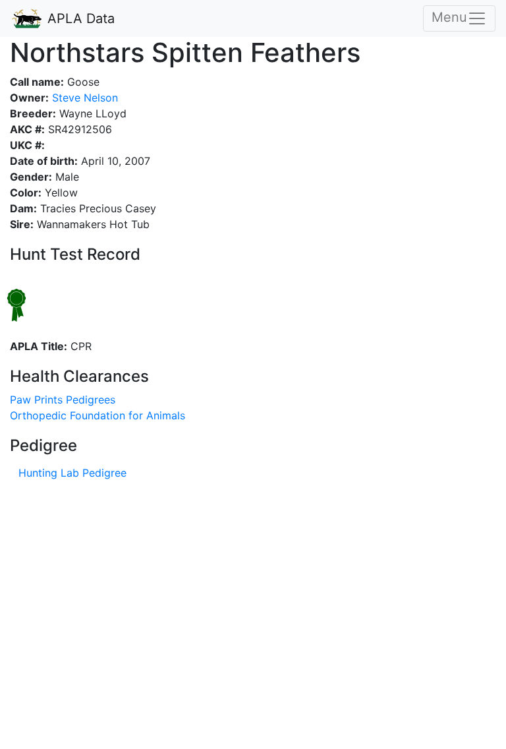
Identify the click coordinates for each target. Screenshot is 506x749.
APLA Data (79, 18)
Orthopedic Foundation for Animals (97, 415)
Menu (449, 17)
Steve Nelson (83, 97)
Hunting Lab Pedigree (72, 472)
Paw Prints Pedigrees (62, 399)
